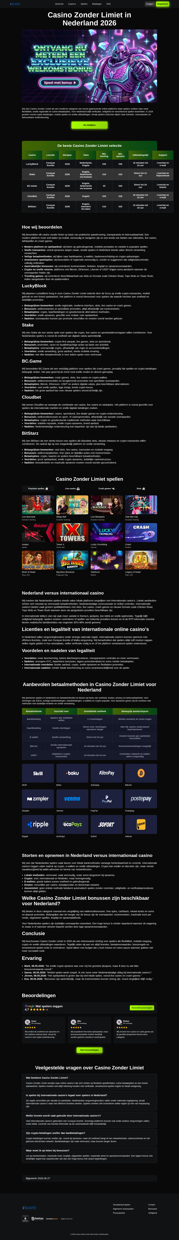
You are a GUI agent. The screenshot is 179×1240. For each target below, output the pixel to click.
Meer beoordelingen (89, 1050)
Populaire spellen (36, 489)
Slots (139, 489)
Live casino (70, 489)
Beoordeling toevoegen (142, 1008)
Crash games (105, 489)
